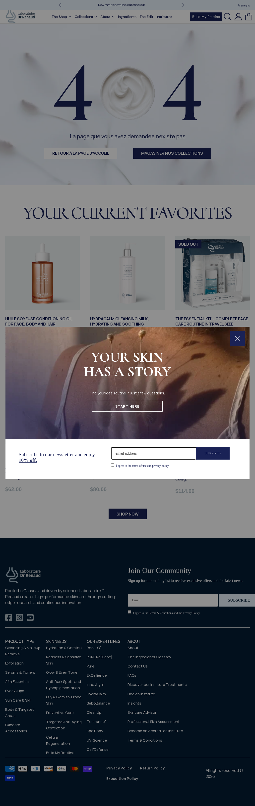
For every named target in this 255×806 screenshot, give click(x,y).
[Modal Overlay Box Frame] (127, 403)
